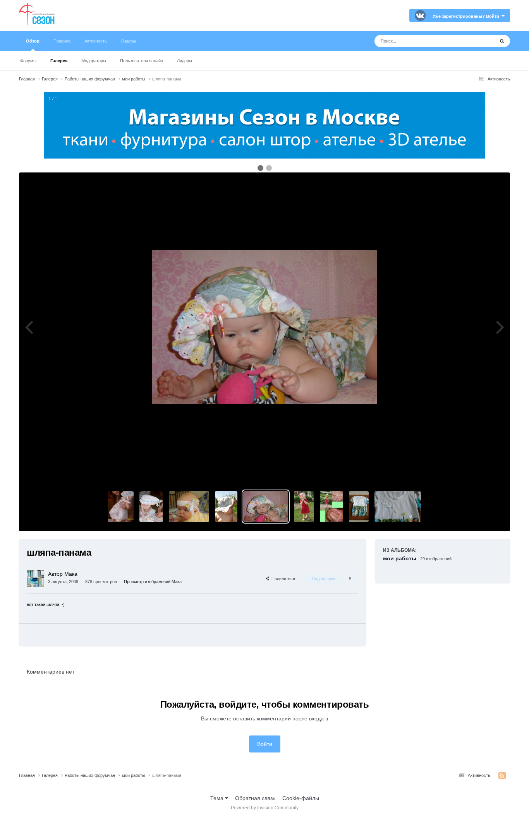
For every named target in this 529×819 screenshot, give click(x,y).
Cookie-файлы (300, 798)
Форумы (28, 60)
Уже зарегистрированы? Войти (467, 16)
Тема (217, 798)
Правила (61, 41)
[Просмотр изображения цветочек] (189, 506)
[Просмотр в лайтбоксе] (264, 327)
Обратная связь (255, 798)
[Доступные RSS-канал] (502, 775)
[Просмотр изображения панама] (304, 506)
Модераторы (93, 60)
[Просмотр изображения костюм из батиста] (120, 506)
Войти (264, 744)
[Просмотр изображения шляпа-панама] (226, 506)
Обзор (33, 41)
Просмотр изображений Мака (153, 581)
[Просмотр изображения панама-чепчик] (151, 506)
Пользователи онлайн (141, 60)
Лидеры (184, 60)
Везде (476, 41)
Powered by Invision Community (265, 807)
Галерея (58, 60)
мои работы (399, 558)
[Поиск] (502, 41)
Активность (95, 41)
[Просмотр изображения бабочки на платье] (359, 506)
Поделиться (282, 578)
